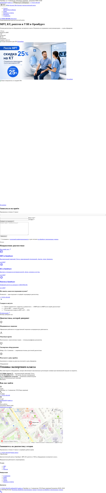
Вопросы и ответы (8, 13)
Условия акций (4, 313)
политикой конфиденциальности (19, 239)
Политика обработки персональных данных (24, 489)
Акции (5, 480)
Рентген (10, 10)
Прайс (5, 11)
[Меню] (3, 5)
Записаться (13, 18)
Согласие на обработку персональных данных (50, 489)
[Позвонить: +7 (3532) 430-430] (1, 492)
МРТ (4, 10)
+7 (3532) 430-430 (35, 2)
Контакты (6, 14)
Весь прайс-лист (5, 249)
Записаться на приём (6, 407)
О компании (6, 15)
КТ (7, 10)
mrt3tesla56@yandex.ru (6, 2)
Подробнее (20, 41)
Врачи (14, 10)
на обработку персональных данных (48, 239)
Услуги (5, 8)
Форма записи (14, 452)
